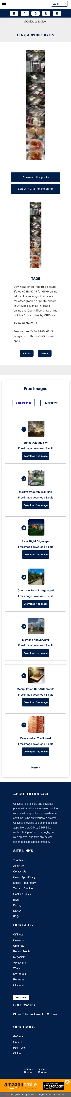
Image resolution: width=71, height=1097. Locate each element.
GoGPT (17, 1042)
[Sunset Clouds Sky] (37, 436)
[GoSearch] (25, 13)
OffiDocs (18, 934)
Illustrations (51, 402)
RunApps (18, 979)
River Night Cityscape (36, 541)
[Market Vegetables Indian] (37, 485)
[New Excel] (46, 13)
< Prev (26, 353)
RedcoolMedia (21, 951)
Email (54, 1014)
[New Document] (35, 13)
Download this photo (35, 177)
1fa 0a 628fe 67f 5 (35, 35)
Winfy (16, 968)
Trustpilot (21, 997)
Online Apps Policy (24, 877)
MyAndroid (19, 974)
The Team (19, 860)
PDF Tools (19, 1047)
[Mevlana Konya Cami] (37, 633)
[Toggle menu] (4, 3)
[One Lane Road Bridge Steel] (37, 584)
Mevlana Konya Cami (35, 639)
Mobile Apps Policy (24, 882)
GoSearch (19, 1036)
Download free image (36, 456)
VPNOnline (20, 962)
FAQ (15, 916)
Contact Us (19, 871)
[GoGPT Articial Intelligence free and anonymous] (14, 13)
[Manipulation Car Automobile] (37, 682)
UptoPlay (18, 945)
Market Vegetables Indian (35, 492)
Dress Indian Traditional (35, 738)
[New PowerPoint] (57, 13)
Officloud (18, 985)
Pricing (17, 905)
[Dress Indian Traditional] (37, 731)
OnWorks (18, 940)
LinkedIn (39, 1014)
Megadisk (19, 957)
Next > (44, 353)
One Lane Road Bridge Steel (36, 590)
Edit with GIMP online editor (35, 188)
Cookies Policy (22, 894)
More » (35, 767)
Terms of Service (23, 888)
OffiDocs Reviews (28, 1070)
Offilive (17, 1053)
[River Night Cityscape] (37, 534)
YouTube (23, 1014)
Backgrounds (23, 402)
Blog (16, 899)
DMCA (17, 911)
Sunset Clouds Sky (35, 442)
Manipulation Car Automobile (35, 689)
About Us (18, 866)
